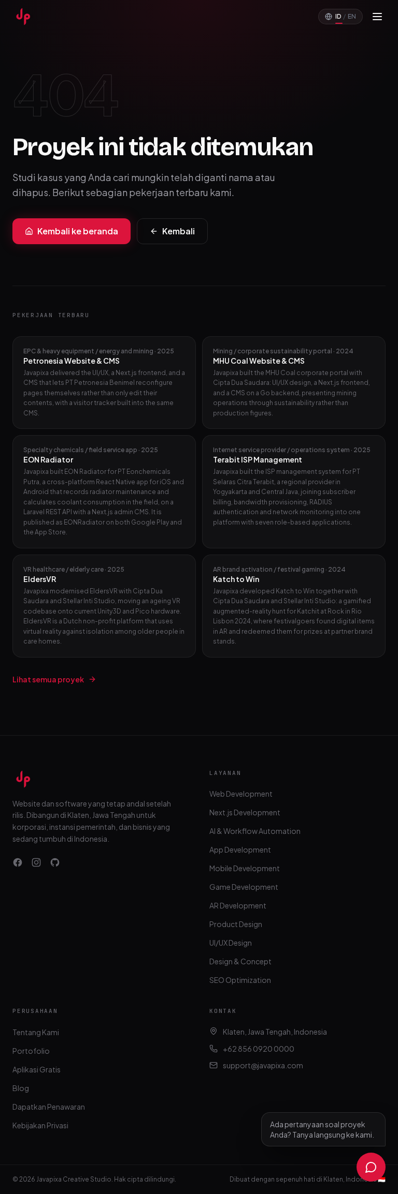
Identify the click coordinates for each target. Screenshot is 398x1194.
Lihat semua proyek (48, 679)
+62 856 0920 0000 (258, 1048)
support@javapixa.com (263, 1065)
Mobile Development (244, 868)
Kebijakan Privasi (40, 1125)
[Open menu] (377, 16)
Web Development (241, 793)
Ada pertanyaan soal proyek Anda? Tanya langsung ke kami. (322, 1129)
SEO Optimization (240, 979)
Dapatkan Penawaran (48, 1106)
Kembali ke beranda (77, 231)
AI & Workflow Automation (255, 830)
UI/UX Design (230, 942)
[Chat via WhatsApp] (371, 1167)
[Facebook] (17, 862)
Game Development (243, 886)
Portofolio (31, 1050)
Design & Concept (240, 961)
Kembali (178, 231)
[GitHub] (55, 862)
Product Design (235, 924)
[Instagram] (36, 862)
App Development (240, 849)
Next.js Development (244, 812)
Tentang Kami (35, 1032)
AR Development (237, 905)
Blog (20, 1088)
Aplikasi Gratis (36, 1069)
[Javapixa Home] (22, 16)
